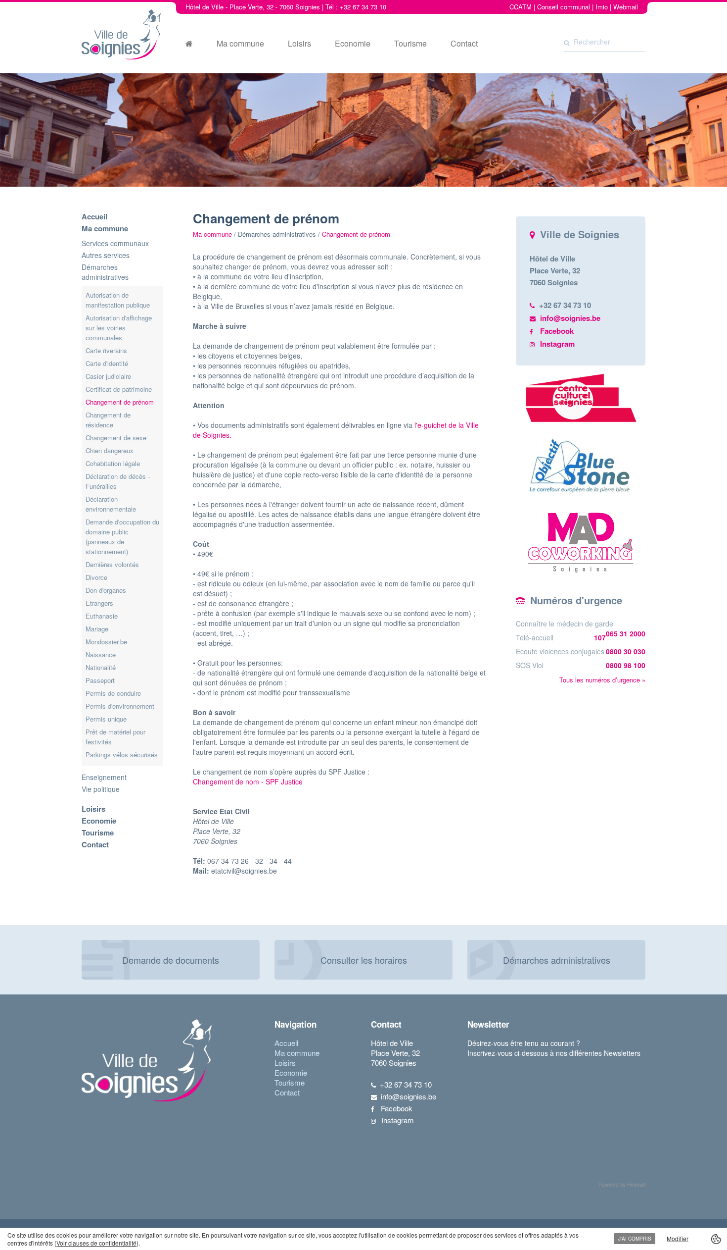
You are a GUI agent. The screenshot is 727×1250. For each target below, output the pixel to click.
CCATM (520, 6)
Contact (464, 44)
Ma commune (240, 44)
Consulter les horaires (363, 959)
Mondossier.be (106, 641)
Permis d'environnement (120, 706)
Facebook (557, 330)
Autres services (106, 255)
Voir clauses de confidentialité (96, 1243)
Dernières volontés (112, 564)
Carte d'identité (107, 363)
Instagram (557, 343)
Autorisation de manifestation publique (118, 300)
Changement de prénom (120, 402)
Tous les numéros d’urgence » (602, 679)
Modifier (677, 1238)
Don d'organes (106, 590)
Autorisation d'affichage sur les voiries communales (119, 327)
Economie (352, 44)
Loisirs (299, 44)
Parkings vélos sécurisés (122, 754)
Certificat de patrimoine (119, 389)
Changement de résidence (108, 419)
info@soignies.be (570, 317)
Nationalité (101, 667)
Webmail (625, 6)
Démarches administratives (105, 272)
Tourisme (410, 44)
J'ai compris (634, 1238)
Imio (601, 6)
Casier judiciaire (108, 376)
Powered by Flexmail (621, 1184)
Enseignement (104, 777)
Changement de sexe (116, 437)
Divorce (96, 577)
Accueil (94, 216)
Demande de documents (170, 959)
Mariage (97, 628)
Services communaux (115, 243)
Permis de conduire (113, 693)
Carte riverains (106, 350)
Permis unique (106, 719)
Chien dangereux (110, 450)
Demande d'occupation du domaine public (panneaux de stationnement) (122, 536)
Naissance (101, 654)
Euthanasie (102, 616)
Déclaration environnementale (111, 504)
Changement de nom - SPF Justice (248, 781)
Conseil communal (563, 6)
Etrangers (99, 603)
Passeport (100, 680)
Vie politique (101, 789)
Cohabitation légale (113, 463)
